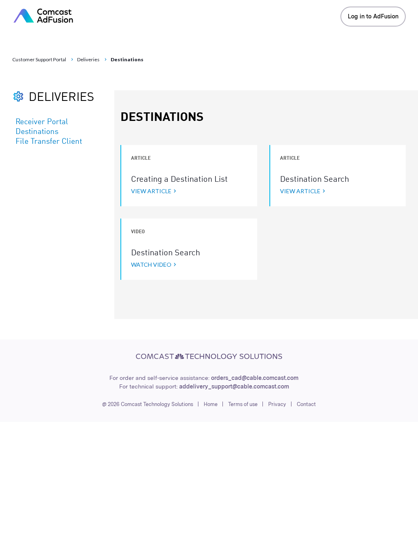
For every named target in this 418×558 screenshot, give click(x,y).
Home (211, 404)
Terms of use (243, 404)
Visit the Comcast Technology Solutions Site (209, 356)
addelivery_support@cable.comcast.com (234, 386)
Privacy (277, 404)
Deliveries (88, 59)
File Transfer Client (49, 142)
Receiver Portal (42, 122)
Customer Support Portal (39, 59)
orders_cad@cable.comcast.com (254, 378)
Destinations (37, 132)
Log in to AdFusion (373, 16)
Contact (306, 404)
